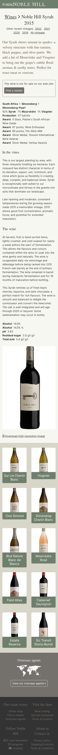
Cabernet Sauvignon (43, 602)
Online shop (16, 711)
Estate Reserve (14, 642)
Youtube (17, 748)
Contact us (42, 733)
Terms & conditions (42, 748)
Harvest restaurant (42, 715)
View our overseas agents (28, 683)
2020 (16, 32)
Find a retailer (14, 90)
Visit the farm (42, 704)
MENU (9, 4)
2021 (47, 28)
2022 (38, 28)
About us (42, 728)
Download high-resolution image (25, 436)
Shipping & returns (42, 744)
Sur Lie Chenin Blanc (14, 477)
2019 (25, 32)
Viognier (44, 476)
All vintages (38, 32)
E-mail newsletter (17, 740)
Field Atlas (14, 600)
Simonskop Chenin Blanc (43, 518)
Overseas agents (15, 719)
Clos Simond (14, 516)
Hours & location (42, 719)
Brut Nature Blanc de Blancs (14, 560)
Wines (11, 16)
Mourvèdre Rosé (43, 558)
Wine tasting (42, 711)
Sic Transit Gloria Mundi (43, 642)
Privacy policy (42, 740)
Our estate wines (16, 704)
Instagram (17, 744)
